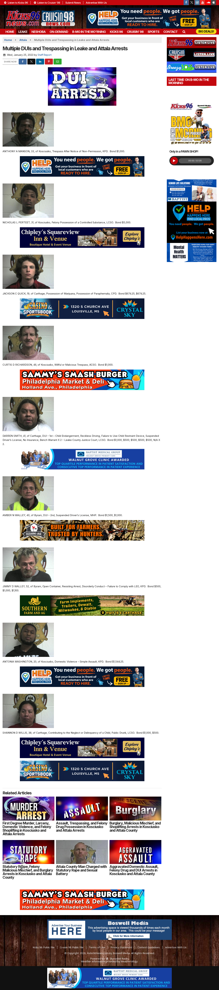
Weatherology (129, 961)
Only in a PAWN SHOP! (183, 151)
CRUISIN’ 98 (135, 32)
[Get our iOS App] (213, 2)
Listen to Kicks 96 (17, 2)
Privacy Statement (121, 947)
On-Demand (59, 32)
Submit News (73, 2)
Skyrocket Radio (118, 958)
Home (9, 32)
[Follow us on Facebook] (186, 2)
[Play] (174, 161)
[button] (184, 32)
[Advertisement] (148, 18)
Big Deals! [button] (206, 31)
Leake (22, 32)
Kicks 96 (116, 32)
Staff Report (44, 54)
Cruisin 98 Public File (71, 947)
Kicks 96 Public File (44, 947)
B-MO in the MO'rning (89, 32)
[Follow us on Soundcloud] (208, 2)
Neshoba (38, 32)
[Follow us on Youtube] (202, 2)
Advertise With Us (96, 2)
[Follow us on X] (191, 2)
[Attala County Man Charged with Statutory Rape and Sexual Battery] (82, 852)
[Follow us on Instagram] (197, 2)
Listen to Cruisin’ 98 (48, 2)
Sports (153, 32)
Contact (170, 32)
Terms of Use (97, 947)
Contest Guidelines (149, 947)
